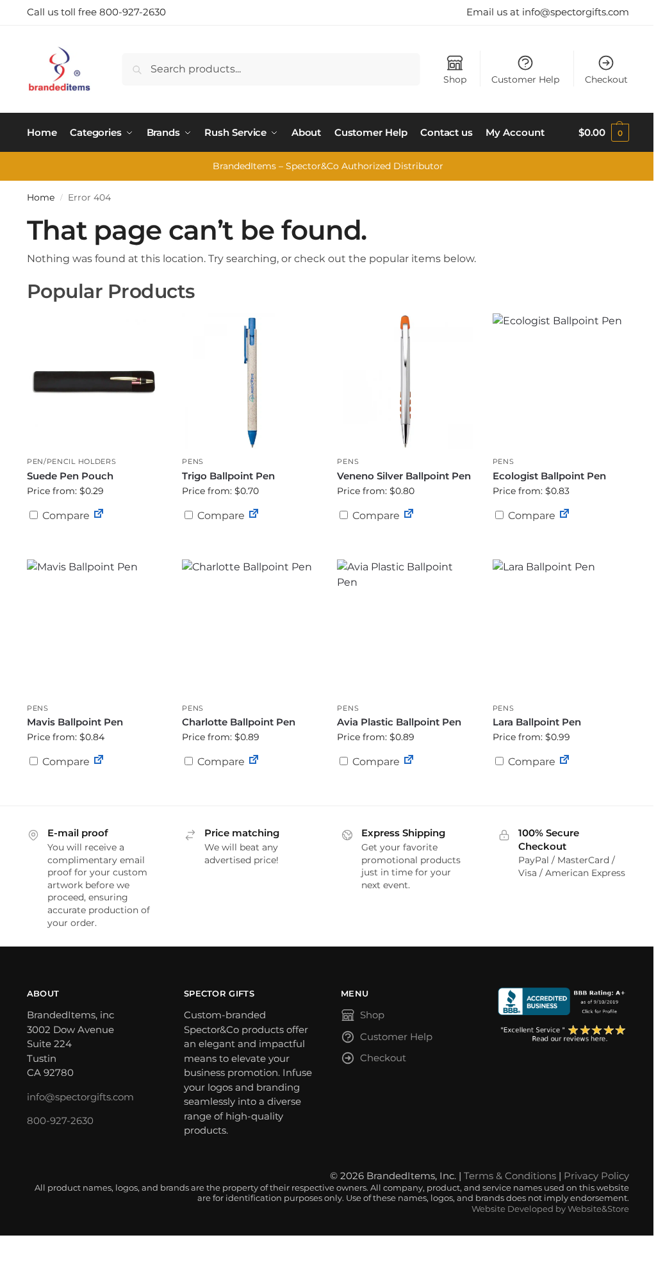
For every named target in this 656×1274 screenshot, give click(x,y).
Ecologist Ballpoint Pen (549, 476)
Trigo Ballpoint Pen (228, 476)
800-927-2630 (60, 1120)
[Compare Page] (98, 515)
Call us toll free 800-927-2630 (96, 12)
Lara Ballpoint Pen (537, 722)
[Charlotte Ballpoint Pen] (250, 627)
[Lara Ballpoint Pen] (560, 627)
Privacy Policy (596, 1176)
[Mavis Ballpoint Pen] (95, 627)
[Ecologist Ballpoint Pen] (560, 381)
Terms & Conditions (510, 1176)
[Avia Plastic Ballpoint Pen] (405, 627)
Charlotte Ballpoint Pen (238, 722)
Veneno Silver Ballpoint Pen (404, 476)
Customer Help (525, 79)
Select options (250, 546)
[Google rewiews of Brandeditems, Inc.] (563, 1034)
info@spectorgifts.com (80, 1097)
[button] (603, 132)
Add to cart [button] (95, 540)
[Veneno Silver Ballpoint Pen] (405, 381)
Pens (193, 461)
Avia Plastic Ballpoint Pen (399, 722)
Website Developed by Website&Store (550, 1209)
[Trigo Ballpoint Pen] (250, 381)
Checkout (606, 79)
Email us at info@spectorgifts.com (547, 12)
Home (40, 197)
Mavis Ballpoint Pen (75, 722)
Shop (454, 79)
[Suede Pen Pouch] (95, 381)
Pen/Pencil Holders (72, 461)
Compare (65, 515)
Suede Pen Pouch (70, 476)
